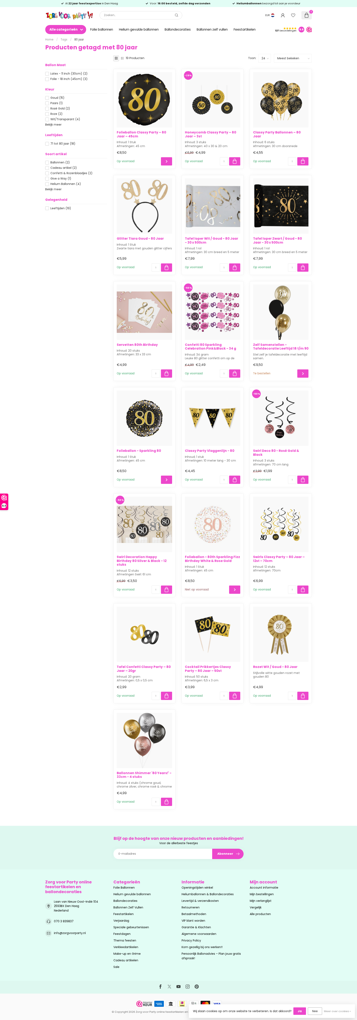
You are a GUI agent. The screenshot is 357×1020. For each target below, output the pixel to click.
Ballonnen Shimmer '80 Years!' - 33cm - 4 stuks (144, 775)
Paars (56, 103)
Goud (57, 97)
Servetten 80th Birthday (137, 345)
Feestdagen (122, 934)
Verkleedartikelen (125, 947)
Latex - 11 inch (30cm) (69, 73)
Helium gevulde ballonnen (139, 29)
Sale (116, 967)
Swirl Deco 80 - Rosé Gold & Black (276, 453)
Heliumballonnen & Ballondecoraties (208, 894)
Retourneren (191, 907)
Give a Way (60, 178)
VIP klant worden (193, 921)
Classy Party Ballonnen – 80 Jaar (277, 134)
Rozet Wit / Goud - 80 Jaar (275, 667)
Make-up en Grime (127, 954)
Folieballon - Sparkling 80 (139, 451)
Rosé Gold (60, 108)
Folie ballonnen (101, 29)
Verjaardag (121, 921)
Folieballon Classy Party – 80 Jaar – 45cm (141, 134)
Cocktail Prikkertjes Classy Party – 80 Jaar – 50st (208, 669)
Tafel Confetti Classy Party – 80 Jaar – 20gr (144, 669)
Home (49, 40)
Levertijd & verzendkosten (200, 901)
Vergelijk (256, 907)
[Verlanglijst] (293, 15)
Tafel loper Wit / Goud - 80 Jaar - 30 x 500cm (211, 240)
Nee (315, 1011)
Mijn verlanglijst (260, 901)
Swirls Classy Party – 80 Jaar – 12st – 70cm (279, 559)
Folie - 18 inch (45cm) (69, 79)
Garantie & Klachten (196, 927)
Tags (64, 40)
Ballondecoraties (178, 29)
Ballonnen (60, 162)
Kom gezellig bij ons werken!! (202, 947)
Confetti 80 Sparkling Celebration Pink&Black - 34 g (210, 347)
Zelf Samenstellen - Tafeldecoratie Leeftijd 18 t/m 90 (280, 347)
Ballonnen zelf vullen (212, 29)
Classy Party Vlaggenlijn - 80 (209, 451)
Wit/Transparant (65, 119)
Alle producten (260, 914)
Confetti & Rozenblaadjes (71, 173)
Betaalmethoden (194, 914)
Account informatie (264, 888)
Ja (300, 1011)
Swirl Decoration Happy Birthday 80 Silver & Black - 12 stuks (142, 561)
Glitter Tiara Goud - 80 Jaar (140, 238)
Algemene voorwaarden (199, 934)
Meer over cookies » (337, 1011)
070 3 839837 (64, 921)
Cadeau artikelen (125, 960)
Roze (56, 113)
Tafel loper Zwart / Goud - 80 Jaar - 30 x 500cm (277, 240)
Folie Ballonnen (124, 888)
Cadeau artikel (63, 167)
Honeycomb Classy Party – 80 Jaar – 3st (210, 134)
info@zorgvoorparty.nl (70, 933)
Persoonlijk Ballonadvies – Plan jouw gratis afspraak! (211, 956)
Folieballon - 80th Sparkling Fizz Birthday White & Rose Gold (212, 559)
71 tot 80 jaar (62, 143)
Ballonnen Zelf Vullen (128, 907)
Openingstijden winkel (197, 888)
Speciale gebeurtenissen (131, 927)
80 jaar (79, 40)
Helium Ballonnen (65, 184)
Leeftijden (60, 208)
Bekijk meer (53, 125)
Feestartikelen (245, 29)
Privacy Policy (191, 940)
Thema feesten (124, 940)
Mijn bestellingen (262, 894)
